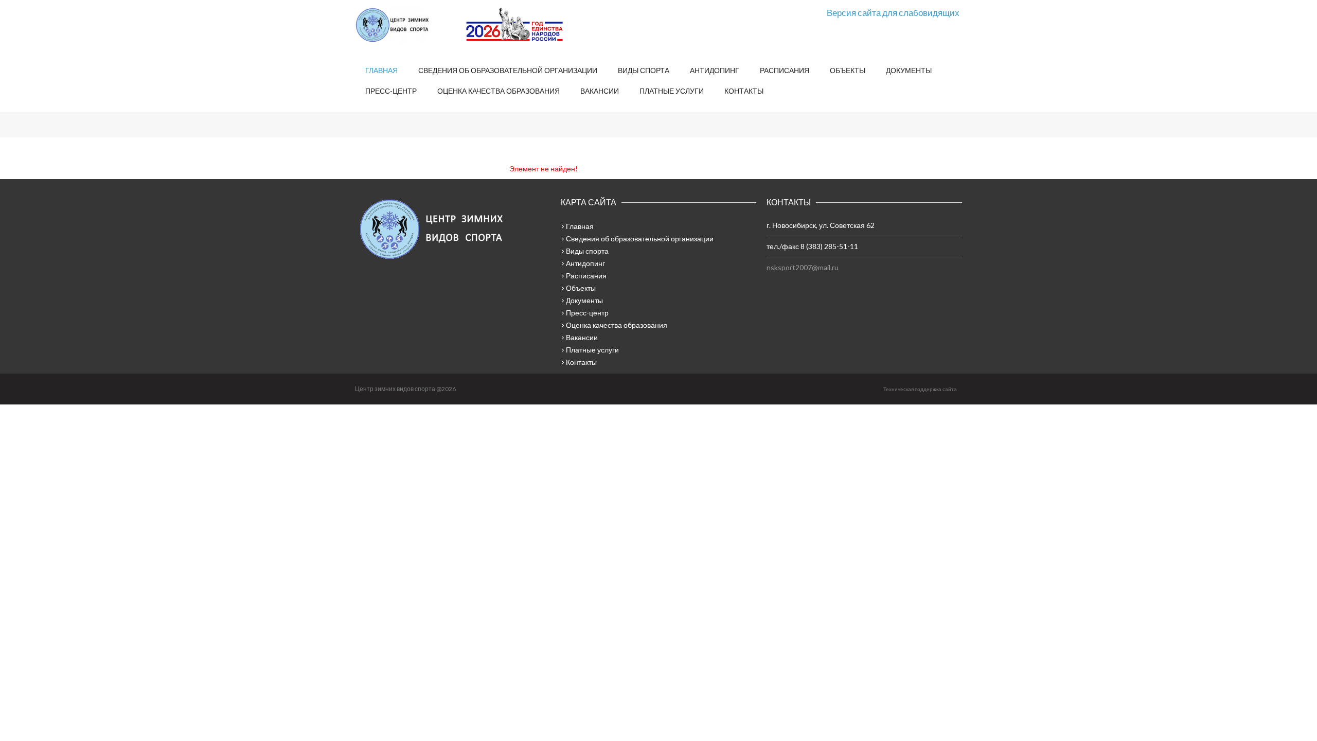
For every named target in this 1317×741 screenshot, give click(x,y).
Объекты (847, 70)
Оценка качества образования (498, 90)
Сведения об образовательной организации (507, 70)
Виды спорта (643, 70)
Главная (381, 70)
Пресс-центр (391, 90)
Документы (909, 70)
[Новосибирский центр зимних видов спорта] (406, 25)
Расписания (784, 70)
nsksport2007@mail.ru (803, 267)
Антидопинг (714, 70)
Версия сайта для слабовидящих (893, 12)
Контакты (743, 90)
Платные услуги (671, 90)
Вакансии (599, 90)
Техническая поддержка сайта (920, 389)
